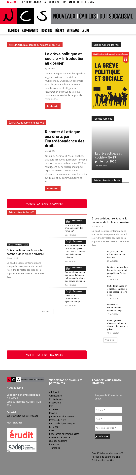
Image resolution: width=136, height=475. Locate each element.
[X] (121, 2)
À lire (85, 30)
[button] (105, 2)
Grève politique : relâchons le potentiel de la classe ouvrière (25, 252)
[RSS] (115, 2)
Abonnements (30, 30)
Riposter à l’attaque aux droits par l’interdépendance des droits (65, 139)
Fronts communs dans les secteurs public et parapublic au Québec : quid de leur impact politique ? (75, 251)
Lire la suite (52, 106)
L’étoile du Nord (57, 420)
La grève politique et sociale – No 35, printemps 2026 (108, 157)
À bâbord (54, 392)
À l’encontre (55, 395)
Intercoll (53, 409)
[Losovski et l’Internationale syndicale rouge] (55, 294)
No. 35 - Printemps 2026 (18, 245)
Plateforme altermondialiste (64, 433)
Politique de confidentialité (106, 456)
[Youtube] (126, 2)
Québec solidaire (58, 440)
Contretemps (56, 399)
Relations (54, 444)
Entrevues (73, 30)
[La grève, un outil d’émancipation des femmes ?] (55, 223)
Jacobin (53, 413)
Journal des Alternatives (61, 416)
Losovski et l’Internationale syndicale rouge (72, 298)
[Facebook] (110, 2)
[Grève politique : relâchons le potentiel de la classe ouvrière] (25, 232)
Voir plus (46, 311)
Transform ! (55, 447)
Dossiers (46, 30)
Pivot (52, 430)
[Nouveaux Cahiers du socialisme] (68, 16)
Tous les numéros (103, 118)
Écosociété (55, 402)
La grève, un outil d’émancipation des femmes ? (74, 228)
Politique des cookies (103, 460)
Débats (59, 30)
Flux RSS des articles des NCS (107, 453)
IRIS (51, 406)
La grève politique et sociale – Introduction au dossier (64, 59)
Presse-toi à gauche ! (60, 437)
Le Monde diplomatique (62, 423)
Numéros (13, 30)
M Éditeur (54, 426)
